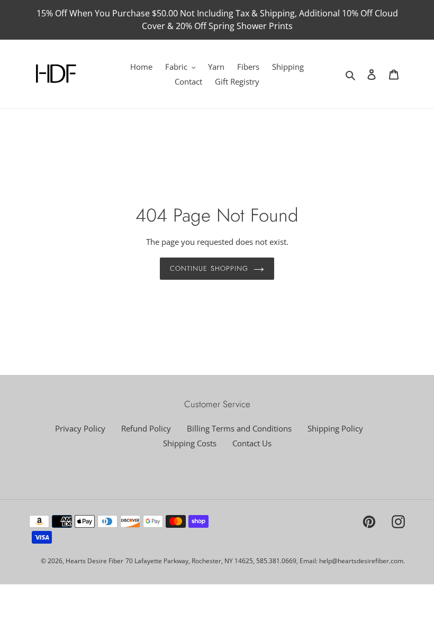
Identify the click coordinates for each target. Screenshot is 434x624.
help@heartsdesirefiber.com (361, 560)
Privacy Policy (80, 428)
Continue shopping (209, 268)
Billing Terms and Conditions (239, 428)
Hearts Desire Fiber (94, 560)
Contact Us (252, 443)
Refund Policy (146, 428)
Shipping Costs (189, 443)
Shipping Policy (335, 428)
